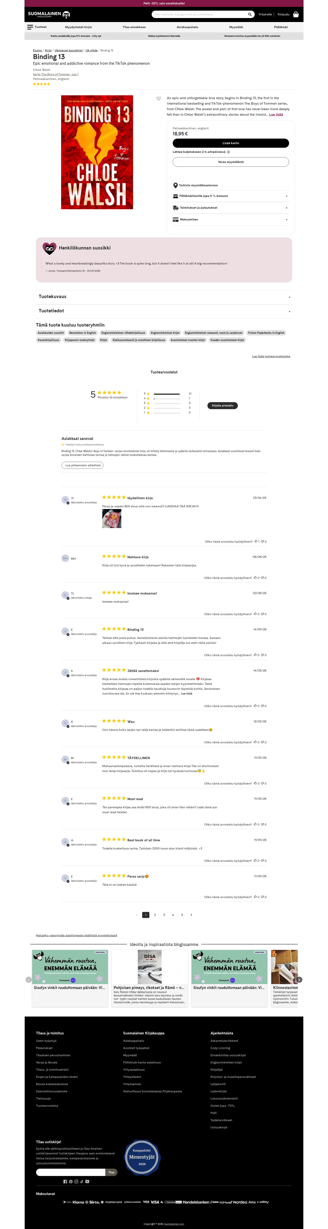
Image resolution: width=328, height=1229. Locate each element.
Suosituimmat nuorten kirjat (188, 340)
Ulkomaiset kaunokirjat (69, 50)
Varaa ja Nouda (46, 1062)
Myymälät (236, 27)
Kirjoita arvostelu (222, 405)
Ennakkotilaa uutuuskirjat (228, 1055)
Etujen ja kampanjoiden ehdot (57, 1077)
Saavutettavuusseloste (51, 1091)
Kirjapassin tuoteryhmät (80, 340)
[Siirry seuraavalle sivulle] (191, 915)
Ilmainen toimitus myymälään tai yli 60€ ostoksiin (252, 36)
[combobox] (203, 14)
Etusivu (37, 50)
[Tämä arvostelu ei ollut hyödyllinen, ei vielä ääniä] (262, 541)
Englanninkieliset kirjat (165, 332)
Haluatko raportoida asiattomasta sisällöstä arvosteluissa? (76, 935)
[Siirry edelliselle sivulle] (136, 915)
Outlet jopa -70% (223, 1105)
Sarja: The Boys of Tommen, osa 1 (55, 74)
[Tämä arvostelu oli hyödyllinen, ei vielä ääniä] (255, 577)
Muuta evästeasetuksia (52, 1084)
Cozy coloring (220, 1048)
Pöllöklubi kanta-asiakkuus (142, 1062)
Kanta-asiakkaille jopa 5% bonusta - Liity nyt (76, 36)
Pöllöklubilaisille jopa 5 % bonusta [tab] (203, 196)
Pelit (214, 1113)
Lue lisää (276, 114)
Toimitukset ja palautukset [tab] (198, 207)
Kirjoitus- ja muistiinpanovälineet (233, 1077)
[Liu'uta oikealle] (299, 980)
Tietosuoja (43, 1098)
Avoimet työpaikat (136, 1048)
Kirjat (48, 50)
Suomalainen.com (174, 1224)
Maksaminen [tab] (188, 219)
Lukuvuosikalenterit (224, 1098)
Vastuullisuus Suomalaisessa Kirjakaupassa (152, 1091)
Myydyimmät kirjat (78, 27)
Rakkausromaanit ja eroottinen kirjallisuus (139, 340)
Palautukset (44, 1048)
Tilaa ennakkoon (134, 27)
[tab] (164, 297)
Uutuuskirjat (219, 1127)
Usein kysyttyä (46, 1041)
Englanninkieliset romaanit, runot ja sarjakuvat (213, 332)
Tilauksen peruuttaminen (53, 1055)
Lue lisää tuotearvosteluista (271, 356)
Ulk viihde (92, 50)
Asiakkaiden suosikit (51, 332)
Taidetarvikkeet (221, 1120)
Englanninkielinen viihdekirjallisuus (123, 332)
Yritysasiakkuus (134, 1069)
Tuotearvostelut (47, 1105)
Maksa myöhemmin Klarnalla (164, 36)
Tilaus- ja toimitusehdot (52, 1069)
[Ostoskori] (296, 14)
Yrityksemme (132, 1084)
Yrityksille (265, 14)
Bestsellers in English (82, 332)
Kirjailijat (217, 1069)
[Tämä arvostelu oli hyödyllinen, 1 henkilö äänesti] (256, 541)
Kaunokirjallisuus (48, 340)
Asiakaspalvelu (187, 27)
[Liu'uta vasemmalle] (29, 980)
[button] (37, 27)
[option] (76, 36)
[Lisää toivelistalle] (158, 98)
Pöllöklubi (281, 27)
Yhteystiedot (132, 1077)
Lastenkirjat (219, 1091)
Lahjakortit (218, 1084)
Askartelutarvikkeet (224, 1041)
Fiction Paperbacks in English (266, 332)
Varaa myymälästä (231, 162)
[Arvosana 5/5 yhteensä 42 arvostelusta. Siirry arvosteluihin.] (42, 84)
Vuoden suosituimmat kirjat (227, 340)
